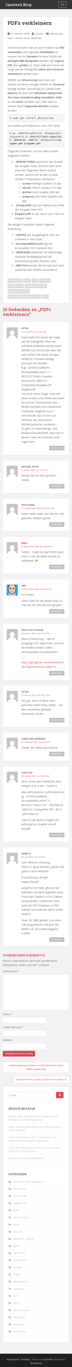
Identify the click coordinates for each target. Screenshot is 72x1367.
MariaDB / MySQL (24, 1238)
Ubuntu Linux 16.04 (36, 285)
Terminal (45, 280)
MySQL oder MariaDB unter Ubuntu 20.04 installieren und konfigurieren (33, 1118)
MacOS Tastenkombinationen (26, 1158)
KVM (16, 1210)
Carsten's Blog (19, 4)
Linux (10, 38)
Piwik (16, 1274)
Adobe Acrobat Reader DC (29, 1181)
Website (7, 1040)
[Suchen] (60, 1095)
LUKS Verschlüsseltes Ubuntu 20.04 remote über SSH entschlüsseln (34, 1149)
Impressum (13, 1359)
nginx (16, 1246)
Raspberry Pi (20, 1281)
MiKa (24, 543)
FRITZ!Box (19, 1189)
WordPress (19, 1331)
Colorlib (48, 1359)
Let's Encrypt (21, 1217)
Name (7, 1014)
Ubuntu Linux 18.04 (19, 291)
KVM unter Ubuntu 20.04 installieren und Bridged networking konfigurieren (32, 1139)
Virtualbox (19, 1317)
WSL (45, 296)
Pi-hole (17, 1267)
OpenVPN (19, 1253)
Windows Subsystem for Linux (24, 296)
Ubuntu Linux (22, 38)
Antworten (57, 448)
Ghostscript (56, 33)
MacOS (17, 1231)
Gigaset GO (20, 1203)
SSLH (16, 1303)
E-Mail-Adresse (13, 1027)
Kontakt (25, 1359)
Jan (23, 585)
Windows (36, 38)
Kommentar (11, 971)
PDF (35, 280)
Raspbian (18, 1288)
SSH (15, 1296)
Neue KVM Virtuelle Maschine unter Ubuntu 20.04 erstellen (34, 1128)
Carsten (39, 33)
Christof (27, 772)
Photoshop (20, 1260)
